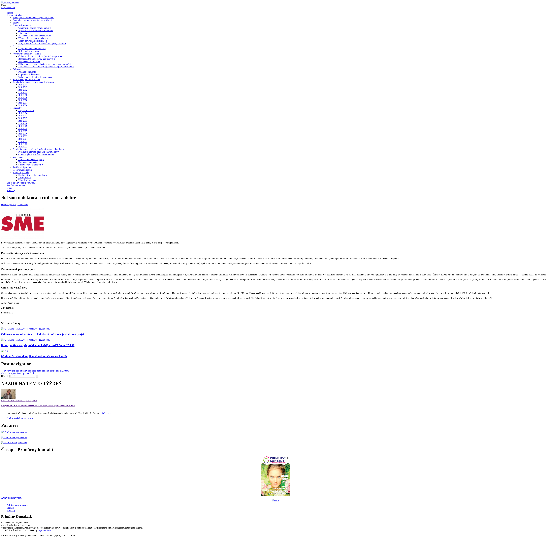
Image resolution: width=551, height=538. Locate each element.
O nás (9, 188)
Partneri (10, 508)
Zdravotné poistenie (22, 25)
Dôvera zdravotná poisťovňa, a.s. (33, 38)
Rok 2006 (22, 105)
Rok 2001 (22, 146)
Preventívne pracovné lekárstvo (27, 53)
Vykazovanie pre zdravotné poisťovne (35, 30)
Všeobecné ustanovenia (29, 61)
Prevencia (17, 46)
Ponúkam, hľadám (21, 172)
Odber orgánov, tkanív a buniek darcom (36, 154)
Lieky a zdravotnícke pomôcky (21, 183)
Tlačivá (16, 23)
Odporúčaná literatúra (22, 170)
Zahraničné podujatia (27, 162)
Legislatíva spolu (26, 110)
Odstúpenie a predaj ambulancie (32, 175)
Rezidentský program (22, 167)
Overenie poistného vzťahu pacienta (34, 28)
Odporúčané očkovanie (28, 74)
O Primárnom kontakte (17, 505)
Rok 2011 (22, 92)
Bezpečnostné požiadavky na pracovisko (36, 59)
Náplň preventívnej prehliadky (32, 48)
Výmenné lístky (25, 33)
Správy (10, 12)
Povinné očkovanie (27, 72)
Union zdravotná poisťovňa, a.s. (32, 41)
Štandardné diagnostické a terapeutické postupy (34, 82)
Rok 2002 (22, 144)
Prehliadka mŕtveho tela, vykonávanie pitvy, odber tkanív (38, 149)
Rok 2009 (22, 97)
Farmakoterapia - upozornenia (26, 79)
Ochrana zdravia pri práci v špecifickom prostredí (40, 56)
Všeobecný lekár (14, 15)
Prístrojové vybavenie (28, 180)
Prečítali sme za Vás (16, 185)
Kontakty (11, 190)
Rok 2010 (22, 95)
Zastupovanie (24, 177)
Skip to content (8, 7)
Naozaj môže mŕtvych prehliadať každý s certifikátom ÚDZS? (37, 345)
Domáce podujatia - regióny (31, 159)
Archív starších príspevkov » (20, 418)
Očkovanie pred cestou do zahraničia (35, 77)
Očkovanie (18, 69)
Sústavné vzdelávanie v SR (30, 164)
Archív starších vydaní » (12, 498)
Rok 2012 (22, 90)
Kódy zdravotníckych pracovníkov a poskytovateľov (42, 43)
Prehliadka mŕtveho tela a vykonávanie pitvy (38, 152)
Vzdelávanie (18, 157)
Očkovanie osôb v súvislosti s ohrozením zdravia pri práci (44, 64)
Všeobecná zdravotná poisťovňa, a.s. (35, 35)
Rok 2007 (22, 103)
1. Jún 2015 (23, 204)
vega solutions (44, 530)
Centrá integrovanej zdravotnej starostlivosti (32, 20)
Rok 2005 (22, 136)
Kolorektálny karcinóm (28, 51)
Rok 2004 (22, 139)
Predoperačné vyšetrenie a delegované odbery (33, 17)
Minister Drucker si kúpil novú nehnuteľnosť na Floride (34, 356)
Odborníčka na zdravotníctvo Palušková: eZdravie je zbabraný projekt (43, 334)
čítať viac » (106, 413)
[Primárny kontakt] (10, 2)
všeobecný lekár (8, 204)
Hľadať (4, 376)
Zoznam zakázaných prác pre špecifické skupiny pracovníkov (46, 66)
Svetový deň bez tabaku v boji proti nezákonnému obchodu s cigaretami (35, 371)
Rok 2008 (22, 100)
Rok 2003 (22, 141)
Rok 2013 (22, 87)
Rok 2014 (22, 84)
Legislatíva (18, 108)
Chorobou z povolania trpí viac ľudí (19, 373)
